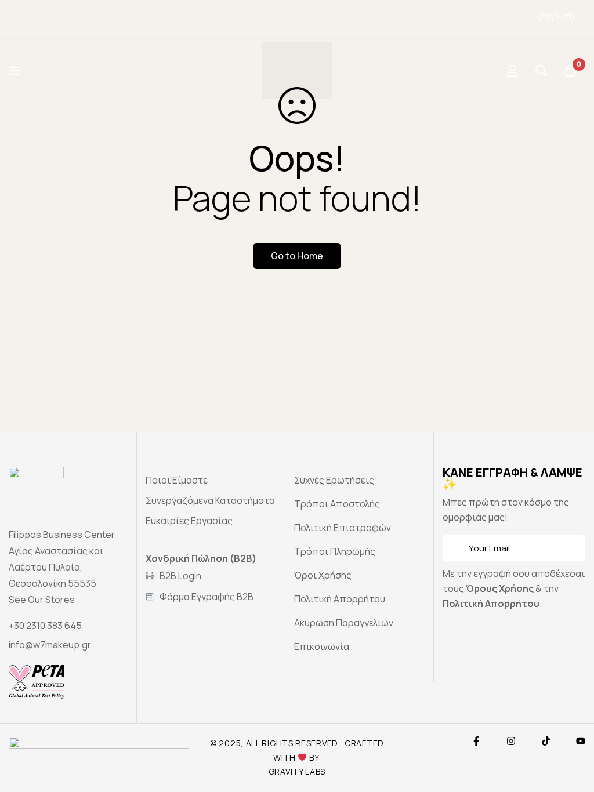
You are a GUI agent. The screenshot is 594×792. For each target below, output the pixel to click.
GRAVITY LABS (297, 771)
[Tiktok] (545, 741)
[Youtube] (580, 741)
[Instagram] (511, 741)
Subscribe (572, 548)
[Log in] (512, 70)
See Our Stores (42, 599)
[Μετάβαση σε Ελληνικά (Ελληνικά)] (538, 27)
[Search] (541, 70)
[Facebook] (476, 741)
